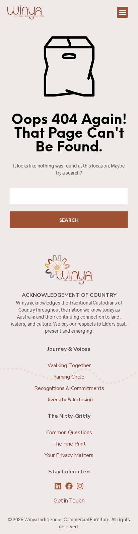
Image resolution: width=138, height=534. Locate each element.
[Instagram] (80, 486)
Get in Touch (69, 500)
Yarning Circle (69, 377)
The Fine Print (69, 444)
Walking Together (69, 365)
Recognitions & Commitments (69, 388)
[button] (122, 12)
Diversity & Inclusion (69, 399)
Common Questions (69, 432)
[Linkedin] (58, 486)
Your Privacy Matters (69, 455)
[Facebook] (69, 486)
